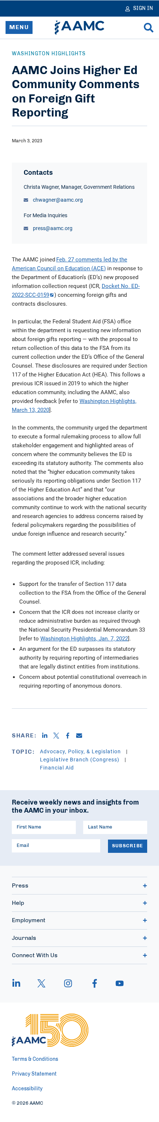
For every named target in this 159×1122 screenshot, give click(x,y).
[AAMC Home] (79, 28)
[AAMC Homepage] (50, 1030)
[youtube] (116, 983)
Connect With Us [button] (35, 955)
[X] (59, 736)
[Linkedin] (47, 736)
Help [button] (18, 903)
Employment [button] (28, 920)
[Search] (149, 28)
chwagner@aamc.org (57, 199)
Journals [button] (24, 938)
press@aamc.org (52, 228)
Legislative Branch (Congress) (80, 759)
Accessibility (27, 1088)
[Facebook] (70, 736)
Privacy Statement (34, 1074)
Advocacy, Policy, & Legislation (81, 751)
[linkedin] (20, 983)
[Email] (82, 736)
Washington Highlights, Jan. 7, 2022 (84, 638)
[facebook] (95, 983)
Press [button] (20, 886)
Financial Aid (57, 767)
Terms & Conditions (35, 1059)
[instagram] (68, 983)
